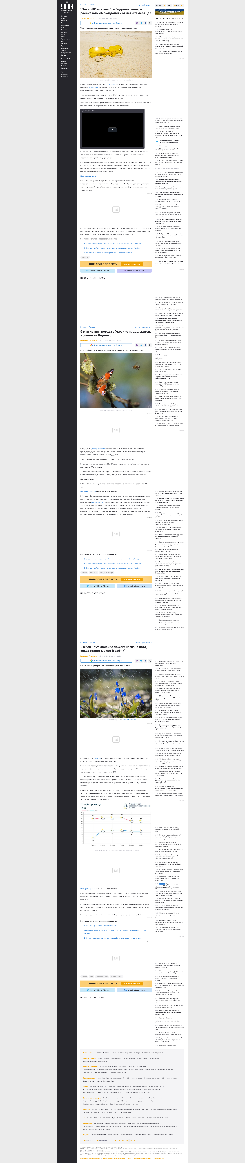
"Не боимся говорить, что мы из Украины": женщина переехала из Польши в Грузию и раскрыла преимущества (169, 327)
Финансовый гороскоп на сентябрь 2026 (149, 1131)
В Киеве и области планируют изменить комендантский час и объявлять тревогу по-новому (169, 181)
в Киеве (98, 780)
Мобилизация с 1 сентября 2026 (152, 1097)
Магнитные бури (108, 1125)
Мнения (63, 66)
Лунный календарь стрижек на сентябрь (96, 1137)
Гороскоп (86, 1131)
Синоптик (99, 1125)
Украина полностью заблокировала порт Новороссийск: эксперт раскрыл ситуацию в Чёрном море (169, 705)
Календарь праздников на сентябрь (142, 1145)
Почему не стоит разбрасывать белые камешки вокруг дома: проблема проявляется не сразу (168, 563)
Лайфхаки (86, 1154)
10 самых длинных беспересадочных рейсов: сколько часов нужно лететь (168, 31)
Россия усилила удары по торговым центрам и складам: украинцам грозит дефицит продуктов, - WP (169, 544)
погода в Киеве (116, 1021)
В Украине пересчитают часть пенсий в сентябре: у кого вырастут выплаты (167, 978)
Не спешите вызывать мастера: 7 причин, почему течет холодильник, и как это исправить (168, 773)
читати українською (143, 5)
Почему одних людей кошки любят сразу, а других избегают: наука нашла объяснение (168, 578)
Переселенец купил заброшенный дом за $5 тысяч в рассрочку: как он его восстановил (168, 493)
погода (84, 595)
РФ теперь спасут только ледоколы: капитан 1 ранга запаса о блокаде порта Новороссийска (169, 571)
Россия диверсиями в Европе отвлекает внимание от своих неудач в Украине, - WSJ (168, 1012)
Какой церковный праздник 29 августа (95, 1148)
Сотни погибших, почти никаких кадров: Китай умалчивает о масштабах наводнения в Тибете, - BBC (168, 556)
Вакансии (64, 74)
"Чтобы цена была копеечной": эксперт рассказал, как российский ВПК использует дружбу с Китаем (168, 761)
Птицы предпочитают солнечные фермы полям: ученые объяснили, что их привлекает (168, 398)
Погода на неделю (172, 1122)
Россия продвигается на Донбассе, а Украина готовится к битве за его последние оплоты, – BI (169, 376)
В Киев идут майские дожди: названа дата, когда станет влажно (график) (112, 248)
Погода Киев (101, 1122)
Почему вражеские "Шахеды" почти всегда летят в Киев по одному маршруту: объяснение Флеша (169, 500)
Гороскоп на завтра (117, 1137)
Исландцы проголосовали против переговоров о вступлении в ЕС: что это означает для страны (168, 364)
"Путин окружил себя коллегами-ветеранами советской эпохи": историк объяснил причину (168, 214)
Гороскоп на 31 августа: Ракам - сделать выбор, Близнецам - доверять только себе (168, 529)
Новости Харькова (129, 1102)
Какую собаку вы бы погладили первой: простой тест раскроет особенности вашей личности (167, 856)
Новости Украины (89, 1102)
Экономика (65, 25)
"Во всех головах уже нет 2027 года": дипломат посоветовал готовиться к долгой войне (169, 929)
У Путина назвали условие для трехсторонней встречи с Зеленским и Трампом (168, 335)
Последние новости (167, 18)
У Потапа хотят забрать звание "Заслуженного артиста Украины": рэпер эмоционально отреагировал (168, 683)
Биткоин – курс (122, 1117)
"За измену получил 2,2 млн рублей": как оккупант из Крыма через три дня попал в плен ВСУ (169, 593)
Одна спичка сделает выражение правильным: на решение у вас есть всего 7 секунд (169, 1067)
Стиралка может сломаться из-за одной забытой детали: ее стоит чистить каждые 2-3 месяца (168, 600)
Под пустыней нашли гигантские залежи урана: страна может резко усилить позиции (169, 676)
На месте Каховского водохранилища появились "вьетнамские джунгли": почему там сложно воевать (168, 1020)
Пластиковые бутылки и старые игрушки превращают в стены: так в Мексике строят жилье (167, 690)
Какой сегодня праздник (92, 1142)
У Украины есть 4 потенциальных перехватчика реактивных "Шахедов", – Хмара (168, 698)
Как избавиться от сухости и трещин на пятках (116, 1157)
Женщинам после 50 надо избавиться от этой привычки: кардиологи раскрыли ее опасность (168, 614)
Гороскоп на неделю (98, 1131)
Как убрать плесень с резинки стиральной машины (159, 1153)
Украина (64, 20)
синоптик (85, 257)
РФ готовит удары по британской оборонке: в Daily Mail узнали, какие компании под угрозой (168, 837)
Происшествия (66, 46)
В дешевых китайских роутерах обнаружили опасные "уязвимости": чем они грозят (168, 228)
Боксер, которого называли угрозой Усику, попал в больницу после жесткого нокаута (169, 162)
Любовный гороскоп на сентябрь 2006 (132, 1134)
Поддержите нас (169, 12)
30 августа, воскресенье (167, 168)
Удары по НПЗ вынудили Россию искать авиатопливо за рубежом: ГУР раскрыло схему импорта (168, 992)
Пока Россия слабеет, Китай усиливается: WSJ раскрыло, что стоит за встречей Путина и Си (168, 384)
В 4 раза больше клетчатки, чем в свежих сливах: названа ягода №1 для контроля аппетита (168, 250)
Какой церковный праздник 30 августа (116, 1142)
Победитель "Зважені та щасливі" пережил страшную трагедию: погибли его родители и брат (169, 236)
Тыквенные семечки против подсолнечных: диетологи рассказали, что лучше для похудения (169, 907)
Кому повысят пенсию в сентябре (105, 1117)
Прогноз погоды (89, 1122)
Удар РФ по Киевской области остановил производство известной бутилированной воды (167, 391)
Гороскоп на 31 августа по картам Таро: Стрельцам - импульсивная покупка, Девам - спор (169, 411)
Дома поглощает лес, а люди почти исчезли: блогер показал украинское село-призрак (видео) (169, 900)
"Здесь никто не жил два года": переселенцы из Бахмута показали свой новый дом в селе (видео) (168, 607)
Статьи (63, 61)
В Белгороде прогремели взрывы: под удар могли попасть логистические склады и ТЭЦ (168, 357)
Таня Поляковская (87, 18)
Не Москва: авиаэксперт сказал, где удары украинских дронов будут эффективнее (169, 663)
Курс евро (113, 1111)
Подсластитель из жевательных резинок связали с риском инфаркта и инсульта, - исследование (167, 1000)
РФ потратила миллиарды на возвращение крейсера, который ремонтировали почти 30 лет (166, 418)
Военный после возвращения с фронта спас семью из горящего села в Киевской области (168, 712)
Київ (91, 1021)
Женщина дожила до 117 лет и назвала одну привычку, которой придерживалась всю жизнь (167, 915)
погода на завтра (106, 595)
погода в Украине (99, 449)
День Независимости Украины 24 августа (124, 1148)
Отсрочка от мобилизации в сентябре (95, 1105)
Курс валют (122, 1111)
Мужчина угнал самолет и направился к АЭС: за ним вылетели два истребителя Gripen (168, 965)
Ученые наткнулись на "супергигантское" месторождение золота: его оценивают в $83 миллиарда (169, 788)
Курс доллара (104, 1111)
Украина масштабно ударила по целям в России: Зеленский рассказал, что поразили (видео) (169, 727)
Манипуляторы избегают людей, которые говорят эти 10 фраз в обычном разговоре (168, 243)
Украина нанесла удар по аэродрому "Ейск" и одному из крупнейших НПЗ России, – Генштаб (168, 886)
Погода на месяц (88, 1125)
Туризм (63, 50)
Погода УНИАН (97, 502)
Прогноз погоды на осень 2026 (154, 1122)
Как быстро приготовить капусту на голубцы (125, 1153)
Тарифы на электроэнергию (137, 1111)
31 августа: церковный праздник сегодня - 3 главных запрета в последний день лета (168, 515)
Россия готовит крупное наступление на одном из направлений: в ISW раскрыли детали (168, 1047)
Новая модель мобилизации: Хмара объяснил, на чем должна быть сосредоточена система (169, 522)
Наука (63, 36)
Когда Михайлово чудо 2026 (92, 1145)
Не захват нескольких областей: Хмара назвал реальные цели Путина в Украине (167, 507)
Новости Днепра (116, 1102)
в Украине (111, 84)
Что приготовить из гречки (100, 1153)
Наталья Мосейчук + (103, 1097)
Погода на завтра (136, 1122)
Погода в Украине (88, 491)
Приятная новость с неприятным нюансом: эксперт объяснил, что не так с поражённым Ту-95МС (168, 735)
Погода (63, 55)
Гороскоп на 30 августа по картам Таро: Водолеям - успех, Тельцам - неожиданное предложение (168, 1081)
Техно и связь (65, 39)
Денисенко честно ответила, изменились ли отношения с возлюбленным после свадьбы (169, 922)
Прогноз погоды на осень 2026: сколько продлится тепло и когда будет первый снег (168, 864)
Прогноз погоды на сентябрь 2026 (117, 1122)
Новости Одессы (103, 1102)
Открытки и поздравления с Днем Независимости (146, 1142)
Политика (64, 23)
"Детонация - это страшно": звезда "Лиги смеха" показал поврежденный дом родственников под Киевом (168, 893)
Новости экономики (90, 1111)
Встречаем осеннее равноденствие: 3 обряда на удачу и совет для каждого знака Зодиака (169, 871)
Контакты (64, 76)
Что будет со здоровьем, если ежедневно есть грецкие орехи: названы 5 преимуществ (169, 46)
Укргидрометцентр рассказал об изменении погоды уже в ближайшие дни (112, 581)
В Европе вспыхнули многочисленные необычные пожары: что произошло (112, 243)
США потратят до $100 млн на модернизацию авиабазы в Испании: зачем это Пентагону (169, 585)
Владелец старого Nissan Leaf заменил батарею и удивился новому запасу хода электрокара (167, 155)
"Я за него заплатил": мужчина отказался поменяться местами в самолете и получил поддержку (169, 38)
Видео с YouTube (66, 59)
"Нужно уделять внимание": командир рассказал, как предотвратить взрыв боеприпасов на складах (168, 148)
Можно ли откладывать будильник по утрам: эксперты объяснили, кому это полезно (169, 743)
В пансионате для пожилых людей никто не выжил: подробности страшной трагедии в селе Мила (168, 719)
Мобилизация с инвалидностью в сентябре (126, 1097)
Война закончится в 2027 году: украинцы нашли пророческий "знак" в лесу (167, 829)
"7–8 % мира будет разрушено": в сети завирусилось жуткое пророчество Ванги (168, 349)
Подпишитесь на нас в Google (108, 23)
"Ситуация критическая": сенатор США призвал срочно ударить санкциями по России (169, 194)
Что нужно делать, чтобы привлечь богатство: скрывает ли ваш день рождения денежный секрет (169, 985)
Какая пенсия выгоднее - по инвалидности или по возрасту (154, 1114)
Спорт (63, 34)
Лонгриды (64, 68)
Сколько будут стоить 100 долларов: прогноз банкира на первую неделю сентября (169, 24)
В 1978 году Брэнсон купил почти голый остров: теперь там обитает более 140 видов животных (168, 342)
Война (63, 18)
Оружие (64, 43)
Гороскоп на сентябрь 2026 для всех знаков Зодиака (100, 1134)
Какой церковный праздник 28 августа (115, 1145)
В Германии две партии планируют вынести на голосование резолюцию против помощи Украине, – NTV (169, 120)
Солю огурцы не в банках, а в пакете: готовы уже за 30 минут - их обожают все (167, 878)
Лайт (62, 41)
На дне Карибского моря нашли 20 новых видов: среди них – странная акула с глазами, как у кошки (169, 1039)
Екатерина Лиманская (88, 341)
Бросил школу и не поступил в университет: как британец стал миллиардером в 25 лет (167, 1088)
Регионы (64, 32)
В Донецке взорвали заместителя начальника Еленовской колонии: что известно (168, 1054)
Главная (64, 16)
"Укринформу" (93, 87)
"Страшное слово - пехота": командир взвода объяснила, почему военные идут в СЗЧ (167, 206)
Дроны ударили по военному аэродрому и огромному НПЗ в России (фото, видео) (167, 1074)
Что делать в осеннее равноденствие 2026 (120, 1131)
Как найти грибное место (91, 1157)
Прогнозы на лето (88, 176)
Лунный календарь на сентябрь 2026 (138, 1137)
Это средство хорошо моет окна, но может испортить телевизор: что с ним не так (169, 263)
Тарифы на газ (128, 1114)
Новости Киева (102, 1021)
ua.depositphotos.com (129, 742)
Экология (64, 30)
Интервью (64, 63)
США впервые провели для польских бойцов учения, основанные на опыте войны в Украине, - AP (168, 320)
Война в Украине (89, 1097)
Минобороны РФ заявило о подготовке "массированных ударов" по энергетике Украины (168, 844)
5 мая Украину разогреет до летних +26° (100, 970)
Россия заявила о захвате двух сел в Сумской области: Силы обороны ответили (169, 536)
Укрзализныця (87, 1117)
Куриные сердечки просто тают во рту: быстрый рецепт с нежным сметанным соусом (169, 1027)
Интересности (66, 53)
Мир (62, 27)
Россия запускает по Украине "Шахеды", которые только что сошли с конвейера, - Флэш (168, 780)
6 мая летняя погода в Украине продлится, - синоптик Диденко (108, 253)
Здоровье (64, 48)
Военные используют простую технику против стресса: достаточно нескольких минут (167, 622)
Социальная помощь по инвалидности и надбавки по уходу (102, 1114)
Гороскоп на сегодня (153, 1134)
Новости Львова (142, 1102)
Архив (63, 72)
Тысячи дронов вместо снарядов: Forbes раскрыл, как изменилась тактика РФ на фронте (168, 221)
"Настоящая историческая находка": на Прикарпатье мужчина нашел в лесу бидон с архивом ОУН (169, 174)
